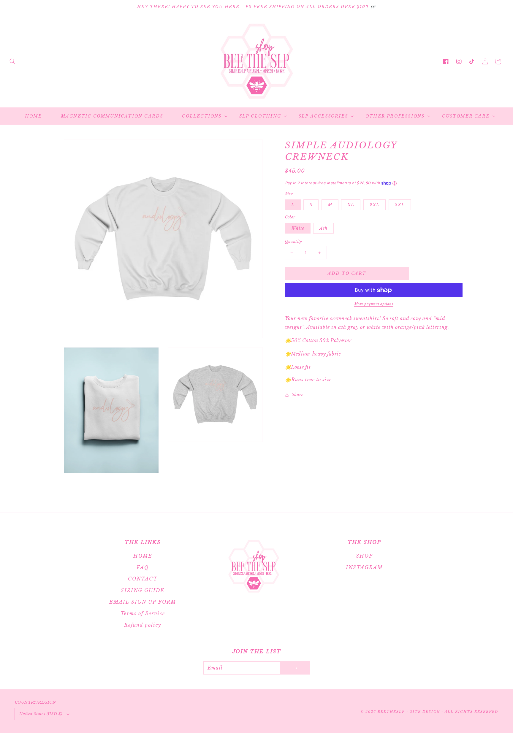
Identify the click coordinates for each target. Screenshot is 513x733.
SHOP (364, 556)
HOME (142, 556)
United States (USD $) (40, 713)
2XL (374, 205)
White (297, 228)
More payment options (373, 304)
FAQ (143, 567)
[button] (12, 61)
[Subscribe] (295, 668)
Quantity (293, 241)
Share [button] (297, 394)
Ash (323, 228)
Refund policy (142, 625)
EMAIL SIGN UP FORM (142, 602)
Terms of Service (143, 613)
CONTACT (142, 579)
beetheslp (391, 712)
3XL (400, 205)
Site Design (425, 712)
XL (350, 205)
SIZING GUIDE (142, 590)
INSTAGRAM (364, 567)
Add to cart (347, 273)
